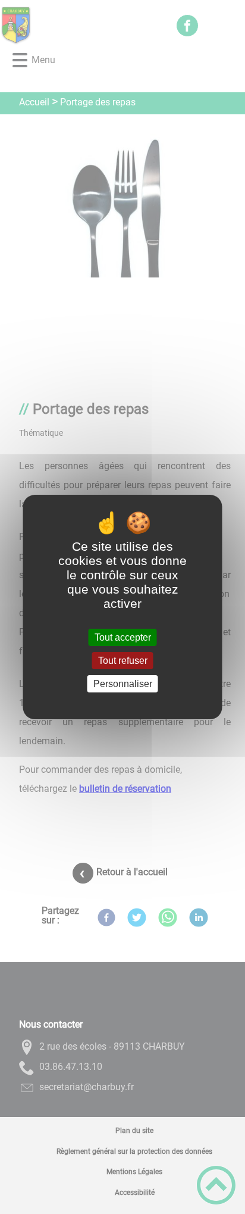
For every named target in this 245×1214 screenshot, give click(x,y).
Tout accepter (123, 637)
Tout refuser (122, 661)
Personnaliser (122, 684)
